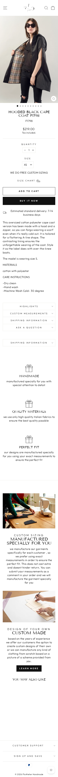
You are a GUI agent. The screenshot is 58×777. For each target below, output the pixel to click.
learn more (29, 668)
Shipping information (29, 320)
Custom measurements (29, 313)
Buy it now (29, 200)
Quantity (29, 144)
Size (27, 158)
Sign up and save (28, 756)
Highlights (29, 306)
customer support (28, 745)
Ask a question (29, 327)
